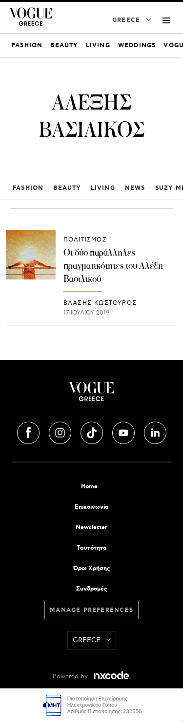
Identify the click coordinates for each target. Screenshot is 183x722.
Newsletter (91, 527)
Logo (91, 395)
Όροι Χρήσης (91, 568)
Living (103, 188)
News (135, 188)
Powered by (71, 676)
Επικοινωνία (92, 507)
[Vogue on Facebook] (29, 431)
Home (89, 486)
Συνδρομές (91, 588)
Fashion (28, 188)
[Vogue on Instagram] (61, 431)
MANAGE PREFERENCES (91, 610)
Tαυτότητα (92, 548)
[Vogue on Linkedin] (155, 431)
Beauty (67, 188)
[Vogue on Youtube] (124, 431)
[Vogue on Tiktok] (93, 431)
